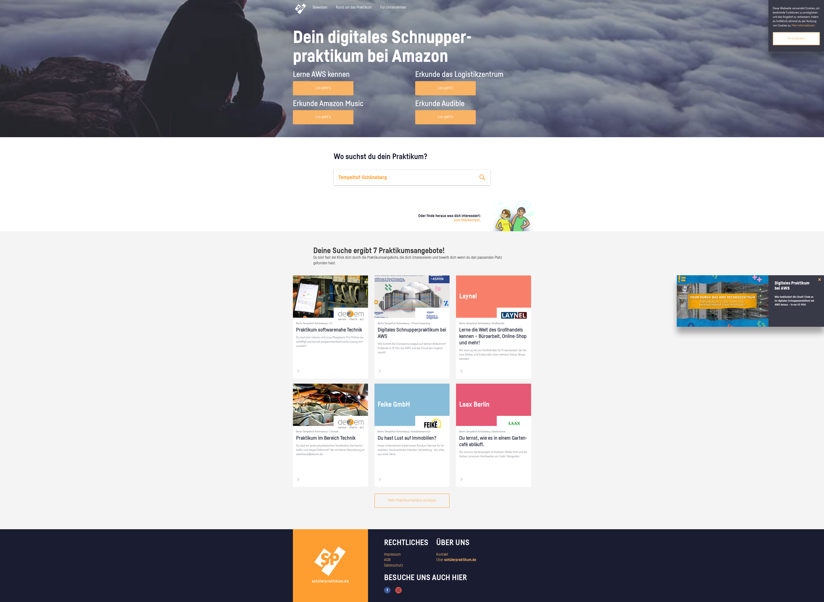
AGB (387, 560)
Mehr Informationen (803, 25)
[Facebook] (387, 590)
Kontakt (442, 554)
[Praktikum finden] (482, 177)
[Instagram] (398, 590)
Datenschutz (393, 565)
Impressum (392, 554)
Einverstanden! (796, 38)
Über (456, 560)
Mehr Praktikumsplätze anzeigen (412, 500)
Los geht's (323, 88)
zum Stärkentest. (467, 220)
